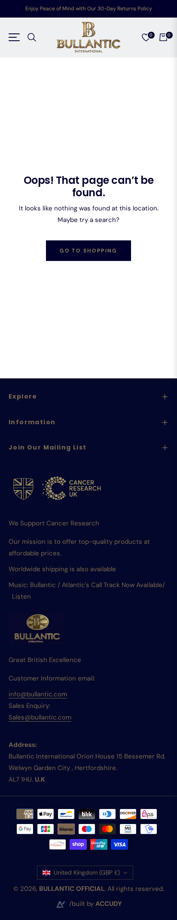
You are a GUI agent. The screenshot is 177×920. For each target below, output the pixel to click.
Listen (21, 596)
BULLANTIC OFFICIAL (71, 888)
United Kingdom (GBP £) (87, 872)
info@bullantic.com (38, 694)
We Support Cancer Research (54, 523)
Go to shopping (88, 250)
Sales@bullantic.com (40, 717)
